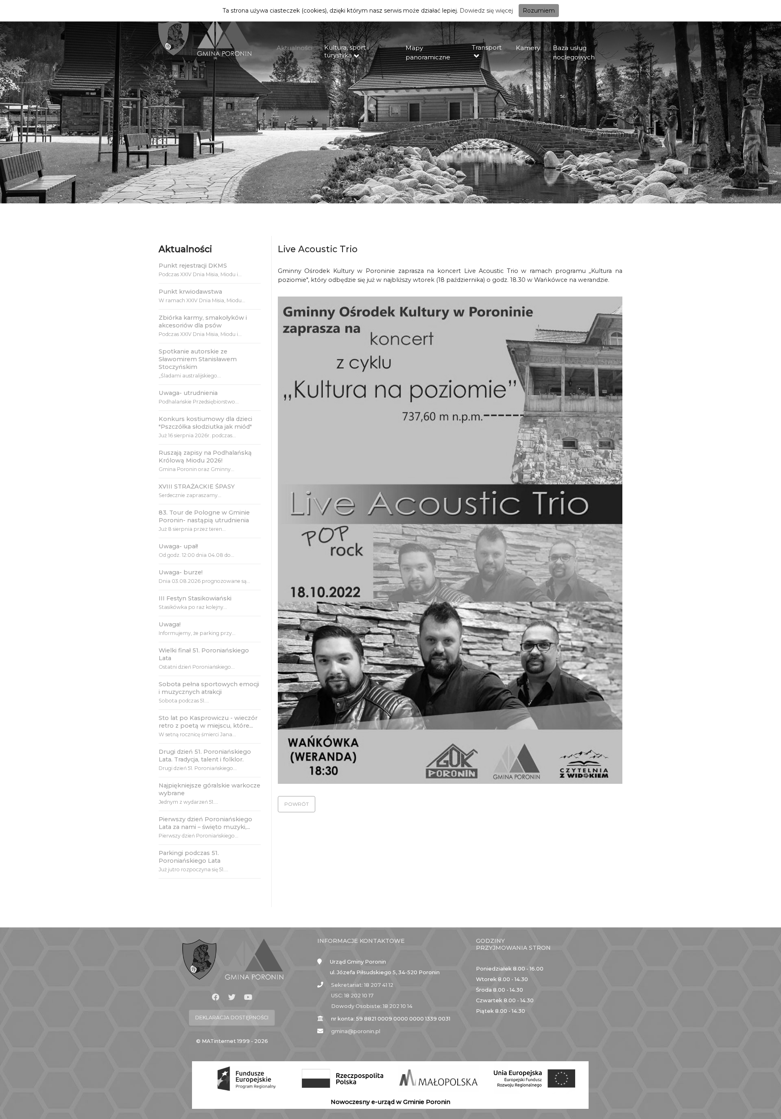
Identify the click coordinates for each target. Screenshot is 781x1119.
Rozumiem (539, 10)
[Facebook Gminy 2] (215, 997)
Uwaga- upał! (178, 546)
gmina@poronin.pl (355, 1031)
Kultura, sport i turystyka (346, 51)
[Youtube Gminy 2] (248, 997)
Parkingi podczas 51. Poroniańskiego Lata (189, 856)
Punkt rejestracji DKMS (193, 265)
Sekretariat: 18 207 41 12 (362, 985)
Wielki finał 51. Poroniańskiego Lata (204, 654)
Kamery (528, 48)
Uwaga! (170, 624)
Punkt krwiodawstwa (190, 291)
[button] (296, 804)
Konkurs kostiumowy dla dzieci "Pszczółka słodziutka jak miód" (205, 422)
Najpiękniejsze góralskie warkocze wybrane (209, 789)
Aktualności (294, 48)
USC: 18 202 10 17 (352, 995)
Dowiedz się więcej (486, 10)
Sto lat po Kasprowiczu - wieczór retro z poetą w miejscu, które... (208, 721)
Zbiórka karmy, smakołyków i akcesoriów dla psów (203, 321)
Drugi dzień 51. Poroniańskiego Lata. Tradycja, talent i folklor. (205, 755)
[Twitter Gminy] (232, 997)
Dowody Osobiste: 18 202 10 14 (371, 1006)
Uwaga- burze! (181, 572)
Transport (487, 47)
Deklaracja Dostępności (231, 1017)
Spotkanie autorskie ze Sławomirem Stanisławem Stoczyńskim (198, 359)
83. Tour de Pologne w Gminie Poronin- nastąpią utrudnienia (204, 516)
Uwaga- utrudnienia (188, 393)
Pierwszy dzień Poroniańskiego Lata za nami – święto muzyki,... (205, 823)
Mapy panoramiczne (428, 52)
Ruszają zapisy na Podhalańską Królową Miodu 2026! (205, 456)
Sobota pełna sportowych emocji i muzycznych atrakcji (209, 688)
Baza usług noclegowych (574, 52)
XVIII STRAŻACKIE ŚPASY (197, 486)
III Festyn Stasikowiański (195, 598)
